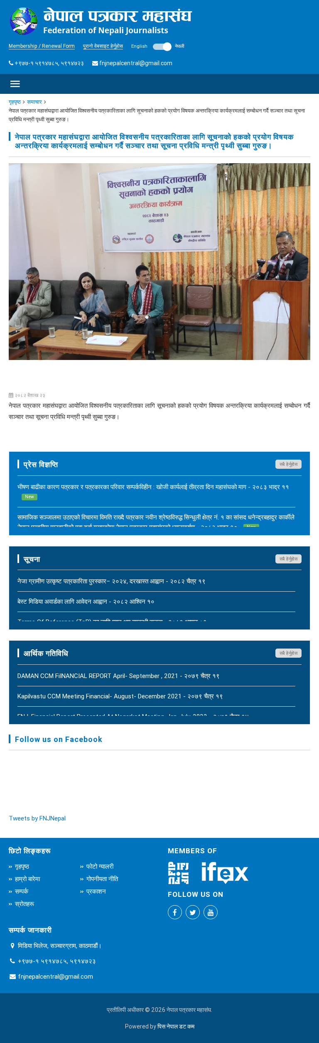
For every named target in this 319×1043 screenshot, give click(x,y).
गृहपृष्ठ (15, 101)
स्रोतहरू (24, 904)
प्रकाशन (96, 891)
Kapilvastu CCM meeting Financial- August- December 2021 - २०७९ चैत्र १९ (120, 696)
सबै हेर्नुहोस (289, 464)
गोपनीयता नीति (102, 879)
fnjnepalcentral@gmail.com (135, 63)
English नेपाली (157, 46)
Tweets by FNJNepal (37, 818)
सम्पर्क (21, 891)
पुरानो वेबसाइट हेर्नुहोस (103, 46)
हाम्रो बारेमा (27, 879)
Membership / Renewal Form (42, 46)
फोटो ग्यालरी (99, 866)
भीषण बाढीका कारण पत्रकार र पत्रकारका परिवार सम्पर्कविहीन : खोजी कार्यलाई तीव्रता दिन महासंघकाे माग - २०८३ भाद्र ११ (153, 491)
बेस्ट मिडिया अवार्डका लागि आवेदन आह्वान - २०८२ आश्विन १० (86, 601)
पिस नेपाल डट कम (175, 1026)
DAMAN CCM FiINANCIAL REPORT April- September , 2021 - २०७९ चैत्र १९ (118, 676)
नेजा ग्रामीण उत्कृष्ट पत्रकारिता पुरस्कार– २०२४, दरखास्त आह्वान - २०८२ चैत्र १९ (111, 581)
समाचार (34, 101)
